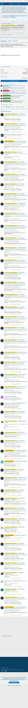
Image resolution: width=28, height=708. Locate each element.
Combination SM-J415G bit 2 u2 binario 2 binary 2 (15, 387)
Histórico (10, 40)
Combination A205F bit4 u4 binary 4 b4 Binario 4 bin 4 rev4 (15, 451)
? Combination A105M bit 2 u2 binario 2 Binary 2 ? (14, 114)
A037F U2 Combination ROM (11, 134)
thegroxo (7, 575)
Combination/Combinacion (15, 118)
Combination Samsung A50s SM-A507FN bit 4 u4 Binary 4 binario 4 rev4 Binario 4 (15, 227)
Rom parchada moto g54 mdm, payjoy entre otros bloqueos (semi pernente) (15, 91)
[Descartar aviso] (26, 7)
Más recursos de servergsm (8, 84)
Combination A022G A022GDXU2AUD (13, 403)
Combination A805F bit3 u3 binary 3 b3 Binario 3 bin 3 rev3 (15, 607)
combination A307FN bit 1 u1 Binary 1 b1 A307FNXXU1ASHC (14, 499)
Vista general (4, 40)
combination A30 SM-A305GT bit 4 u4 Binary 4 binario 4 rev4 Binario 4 (15, 479)
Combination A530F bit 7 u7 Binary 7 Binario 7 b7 (14, 544)
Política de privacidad (15, 669)
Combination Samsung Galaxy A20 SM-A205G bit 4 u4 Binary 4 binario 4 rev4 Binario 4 (14, 283)
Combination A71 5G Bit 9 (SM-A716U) (14, 581)
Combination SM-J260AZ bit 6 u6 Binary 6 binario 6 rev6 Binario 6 (15, 363)
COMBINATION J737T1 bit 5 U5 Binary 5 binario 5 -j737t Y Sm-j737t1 (15, 205)
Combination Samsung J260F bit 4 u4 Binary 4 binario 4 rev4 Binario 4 (15, 296)
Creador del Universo (16, 685)
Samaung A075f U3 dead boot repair (14, 100)
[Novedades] (24, 4)
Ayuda (22, 669)
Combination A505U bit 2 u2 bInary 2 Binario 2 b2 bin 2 (15, 174)
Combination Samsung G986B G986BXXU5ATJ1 (14, 273)
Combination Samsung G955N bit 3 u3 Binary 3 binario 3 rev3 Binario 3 (15, 163)
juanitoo (6, 427)
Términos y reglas (5, 669)
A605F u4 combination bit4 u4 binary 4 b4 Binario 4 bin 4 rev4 (15, 141)
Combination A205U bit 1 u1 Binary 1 (14, 470)
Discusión (15, 40)
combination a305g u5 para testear (14, 490)
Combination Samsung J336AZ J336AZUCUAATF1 (14, 307)
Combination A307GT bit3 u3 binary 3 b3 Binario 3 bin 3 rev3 (15, 509)
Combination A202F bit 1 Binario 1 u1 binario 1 (14, 433)
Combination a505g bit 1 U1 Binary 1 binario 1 (14, 519)
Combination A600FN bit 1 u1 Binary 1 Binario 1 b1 (14, 563)
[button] (1, 668)
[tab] (11, 22)
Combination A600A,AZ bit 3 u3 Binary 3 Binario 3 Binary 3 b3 (15, 195)
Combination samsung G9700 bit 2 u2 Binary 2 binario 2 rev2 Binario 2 (15, 214)
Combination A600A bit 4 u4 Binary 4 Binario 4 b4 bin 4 (14, 553)
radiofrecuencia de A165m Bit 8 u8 (13, 95)
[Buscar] (26, 4)
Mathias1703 (7, 464)
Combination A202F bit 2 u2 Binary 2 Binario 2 (14, 441)
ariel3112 (7, 591)
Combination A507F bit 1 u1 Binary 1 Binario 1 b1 (14, 184)
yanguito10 (7, 397)
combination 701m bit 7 (10, 396)
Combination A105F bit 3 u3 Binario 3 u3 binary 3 (14, 412)
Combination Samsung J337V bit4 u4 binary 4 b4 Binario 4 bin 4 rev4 (15, 329)
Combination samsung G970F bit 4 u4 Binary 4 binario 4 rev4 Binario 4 (15, 261)
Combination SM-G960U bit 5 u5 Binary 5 (15, 353)
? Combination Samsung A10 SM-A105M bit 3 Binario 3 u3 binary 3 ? (15, 125)
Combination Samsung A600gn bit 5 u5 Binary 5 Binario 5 (15, 238)
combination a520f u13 (20, 535)
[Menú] (1, 4)
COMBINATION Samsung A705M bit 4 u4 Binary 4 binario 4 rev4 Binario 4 (15, 249)
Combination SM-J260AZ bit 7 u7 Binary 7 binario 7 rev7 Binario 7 (15, 376)
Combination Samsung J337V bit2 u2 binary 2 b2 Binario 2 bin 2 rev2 (15, 318)
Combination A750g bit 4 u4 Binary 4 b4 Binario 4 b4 (14, 598)
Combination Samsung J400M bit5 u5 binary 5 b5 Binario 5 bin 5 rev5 (15, 341)
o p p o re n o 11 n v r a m (11, 98)
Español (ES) (6, 667)
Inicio (3, 670)
